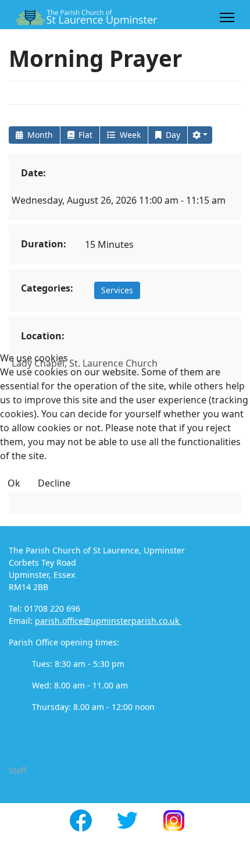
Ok (14, 483)
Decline (54, 483)
